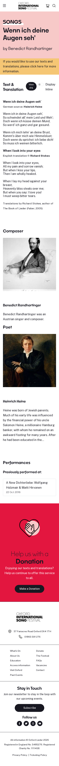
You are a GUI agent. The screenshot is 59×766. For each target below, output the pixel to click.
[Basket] (48, 5)
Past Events (16, 675)
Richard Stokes (40, 155)
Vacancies (41, 665)
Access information (20, 665)
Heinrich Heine (33, 106)
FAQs (39, 660)
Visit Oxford (16, 670)
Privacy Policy (19, 755)
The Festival (42, 655)
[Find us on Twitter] (26, 723)
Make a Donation (30, 588)
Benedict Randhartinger (30, 48)
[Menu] (4, 6)
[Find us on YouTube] (39, 723)
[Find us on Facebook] (19, 723)
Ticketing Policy (38, 755)
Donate (40, 651)
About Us (15, 655)
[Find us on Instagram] (33, 723)
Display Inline (50, 87)
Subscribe (29, 707)
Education (15, 660)
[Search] (54, 6)
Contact (40, 670)
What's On (15, 651)
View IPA (31, 86)
